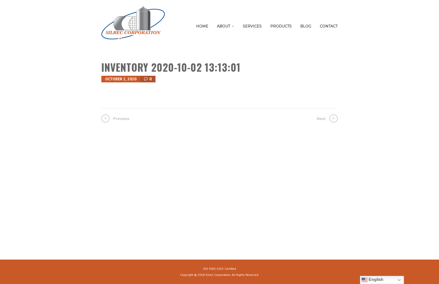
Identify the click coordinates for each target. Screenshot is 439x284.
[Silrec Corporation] (133, 24)
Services (252, 26)
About (223, 26)
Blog (305, 26)
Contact (329, 26)
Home (202, 26)
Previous (121, 118)
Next (321, 118)
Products (281, 26)
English (375, 279)
